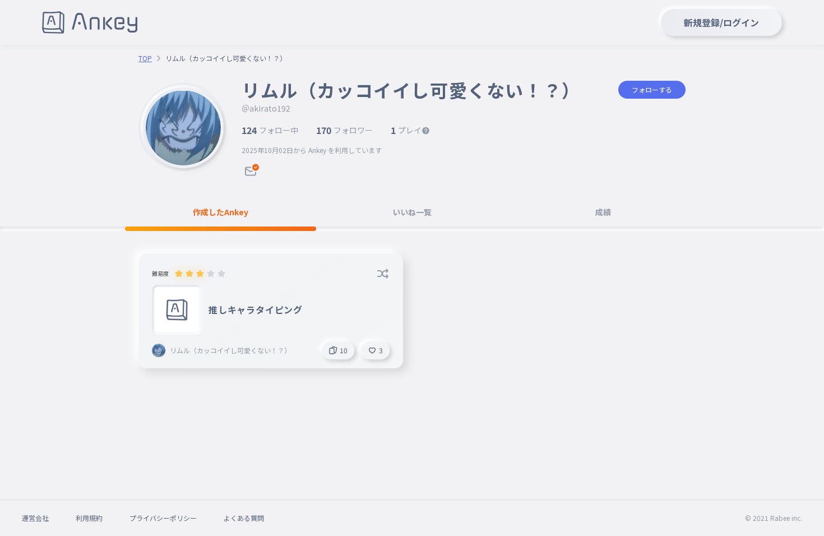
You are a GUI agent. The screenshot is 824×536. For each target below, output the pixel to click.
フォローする (652, 89)
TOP (145, 58)
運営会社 (35, 518)
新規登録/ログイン (721, 22)
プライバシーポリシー (163, 518)
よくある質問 (244, 518)
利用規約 (89, 518)
